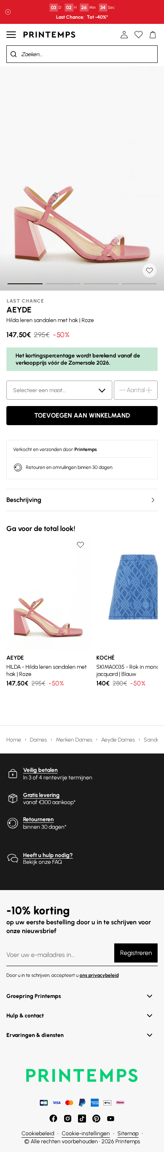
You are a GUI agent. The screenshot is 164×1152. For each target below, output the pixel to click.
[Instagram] (67, 1118)
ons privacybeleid (99, 975)
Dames (39, 739)
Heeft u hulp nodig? (48, 855)
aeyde (18, 309)
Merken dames (75, 739)
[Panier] (153, 34)
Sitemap (128, 1133)
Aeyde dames (118, 739)
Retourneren (38, 819)
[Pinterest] (96, 1118)
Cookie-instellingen (86, 1133)
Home (14, 739)
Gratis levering (41, 795)
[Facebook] (53, 1118)
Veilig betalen (40, 770)
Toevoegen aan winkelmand (82, 415)
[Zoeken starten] (13, 54)
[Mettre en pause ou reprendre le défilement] (8, 12)
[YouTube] (110, 1118)
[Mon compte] (124, 34)
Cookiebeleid (37, 1133)
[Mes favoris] (138, 34)
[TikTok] (82, 1118)
